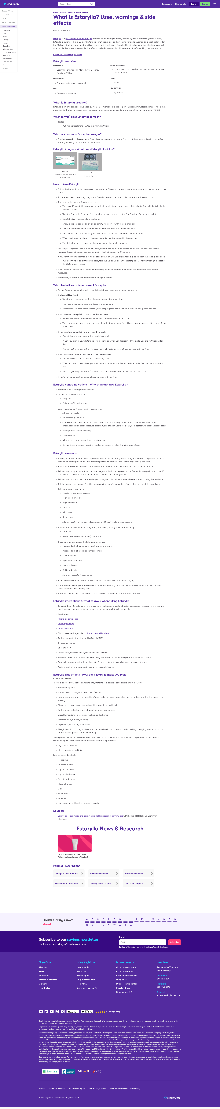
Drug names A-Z (124, 992)
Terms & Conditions (57, 1088)
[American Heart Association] (98, 1072)
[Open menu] (214, 4)
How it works (180, 4)
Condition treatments (126, 975)
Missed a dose (8, 49)
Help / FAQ (82, 984)
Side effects (7, 62)
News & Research (8, 23)
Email (122, 937)
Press (41, 971)
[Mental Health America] (84, 1072)
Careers (43, 984)
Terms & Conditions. (160, 947)
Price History (6, 15)
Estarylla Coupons (66, 12)
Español (42, 1088)
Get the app (166, 4)
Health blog (44, 988)
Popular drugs (123, 988)
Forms (5, 37)
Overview (6, 30)
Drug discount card (86, 979)
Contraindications (9, 52)
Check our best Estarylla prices (67, 54)
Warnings (6, 55)
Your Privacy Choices (97, 1088)
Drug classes (122, 979)
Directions (6, 46)
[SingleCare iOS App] (72, 1011)
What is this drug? (8, 26)
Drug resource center (126, 984)
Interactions (7, 59)
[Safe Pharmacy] (50, 1071)
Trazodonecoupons (99, 873)
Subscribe (174, 942)
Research (6, 65)
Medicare (81, 971)
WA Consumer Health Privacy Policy (125, 1088)
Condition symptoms (126, 967)
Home (55, 12)
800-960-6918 (163, 987)
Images (5, 43)
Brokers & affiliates (48, 979)
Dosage (6, 40)
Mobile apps (83, 975)
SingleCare (49, 1098)
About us (43, 967)
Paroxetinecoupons (134, 873)
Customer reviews (85, 988)
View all (47, 924)
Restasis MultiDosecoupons (68, 883)
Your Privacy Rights (77, 1088)
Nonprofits (44, 975)
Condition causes (124, 971)
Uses (4, 33)
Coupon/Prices (7, 11)
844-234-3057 (163, 979)
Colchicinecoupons (134, 883)
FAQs (4, 19)
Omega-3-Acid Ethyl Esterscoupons (69, 873)
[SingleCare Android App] (87, 1011)
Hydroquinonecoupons (100, 883)
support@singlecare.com (169, 995)
